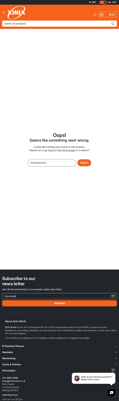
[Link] (16, 12)
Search (84, 162)
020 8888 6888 (10, 378)
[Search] (113, 24)
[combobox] (59, 24)
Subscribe (59, 303)
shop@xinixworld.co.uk (13, 381)
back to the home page (61, 150)
